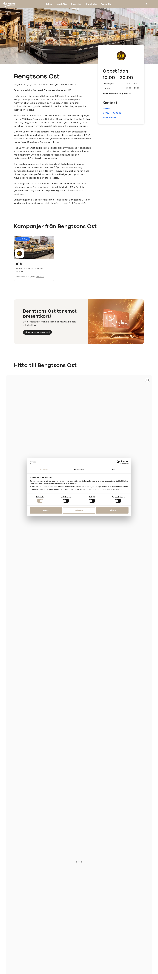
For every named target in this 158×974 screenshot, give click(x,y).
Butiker (49, 4)
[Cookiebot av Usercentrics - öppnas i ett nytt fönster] (118, 462)
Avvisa (45, 510)
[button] (121, 93)
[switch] (66, 501)
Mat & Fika (61, 4)
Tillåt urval (79, 510)
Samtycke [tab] (44, 470)
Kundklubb (91, 4)
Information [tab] (79, 470)
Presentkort (107, 4)
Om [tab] (113, 470)
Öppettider (76, 4)
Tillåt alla (112, 510)
